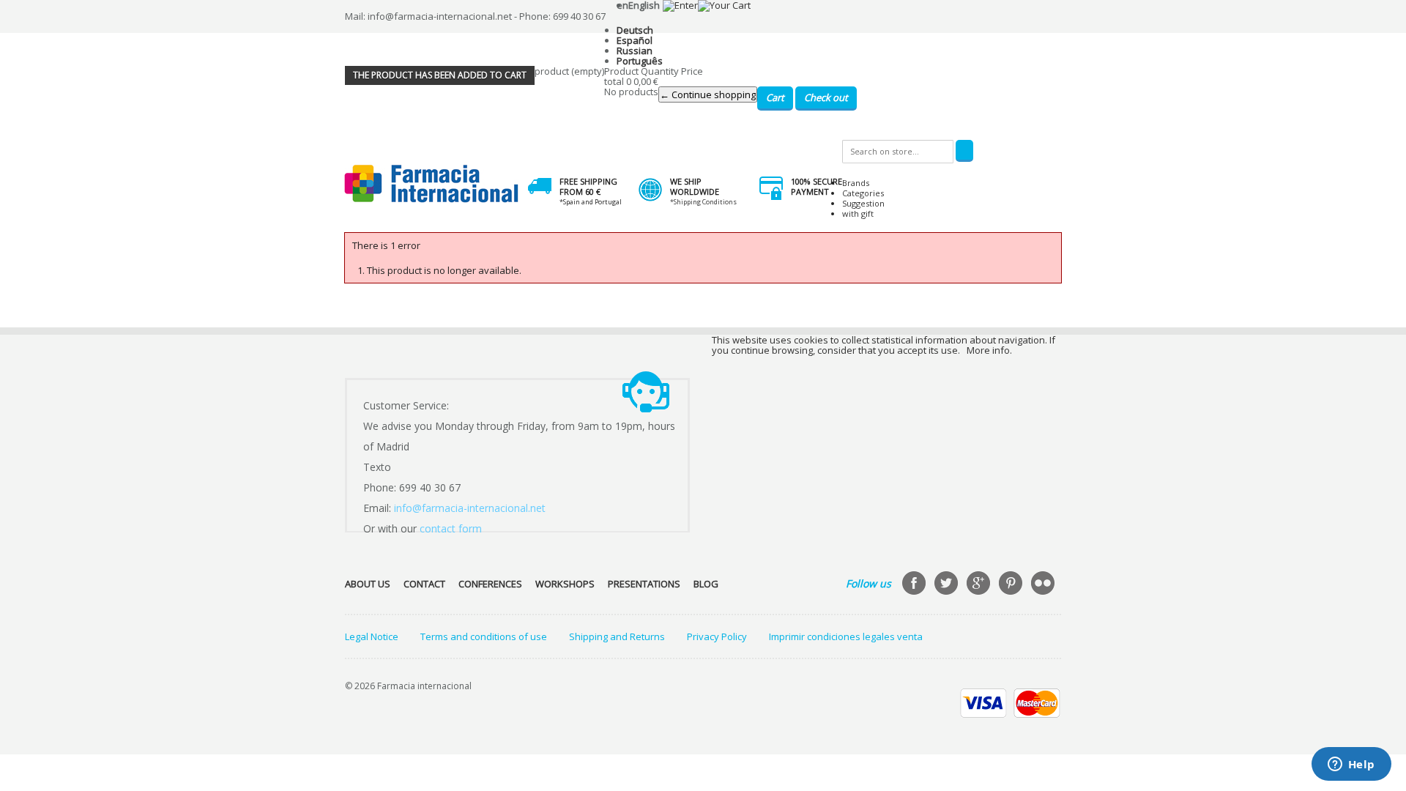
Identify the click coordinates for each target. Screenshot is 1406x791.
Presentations (644, 583)
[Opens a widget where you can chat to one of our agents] (1351, 765)
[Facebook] (915, 584)
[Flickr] (1044, 584)
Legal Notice (371, 636)
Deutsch (635, 30)
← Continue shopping (708, 94)
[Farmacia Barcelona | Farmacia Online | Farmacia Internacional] (431, 184)
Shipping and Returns (617, 636)
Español (634, 40)
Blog (705, 583)
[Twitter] (947, 584)
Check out (826, 97)
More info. (989, 350)
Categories (863, 192)
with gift (858, 213)
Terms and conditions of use (483, 636)
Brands (855, 182)
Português (640, 60)
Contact (424, 583)
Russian (634, 50)
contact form (451, 528)
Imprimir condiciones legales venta (846, 636)
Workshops (565, 583)
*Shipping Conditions (703, 202)
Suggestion (863, 203)
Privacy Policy (717, 636)
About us (367, 583)
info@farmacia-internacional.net (470, 508)
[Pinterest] (1012, 584)
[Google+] (980, 584)
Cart (775, 97)
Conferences (490, 583)
